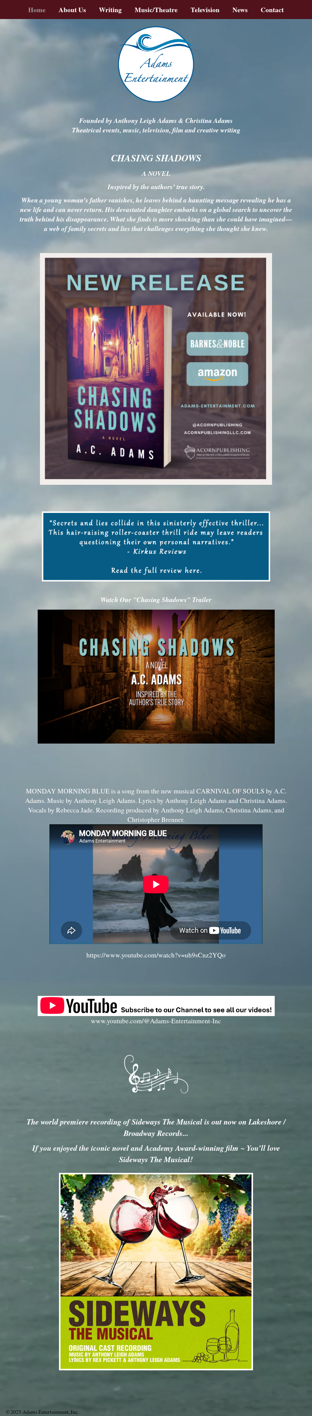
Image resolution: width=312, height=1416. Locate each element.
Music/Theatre (156, 9)
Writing (110, 9)
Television (205, 9)
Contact (272, 9)
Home (37, 9)
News (240, 9)
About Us (72, 9)
